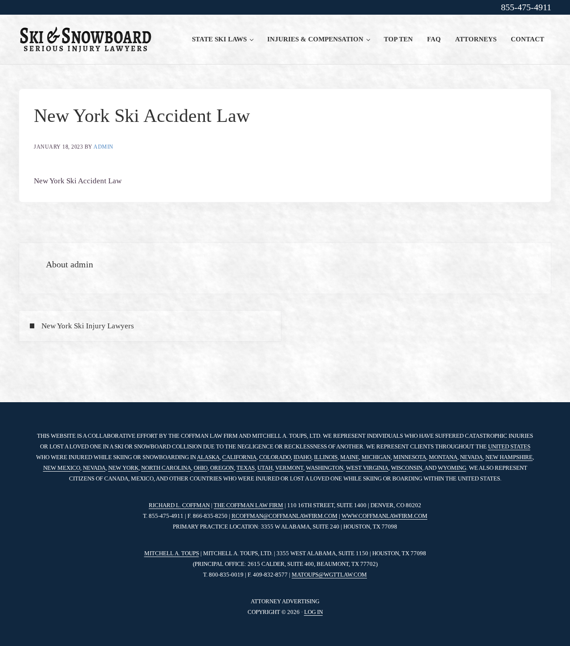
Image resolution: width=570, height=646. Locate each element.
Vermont (289, 467)
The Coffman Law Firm (248, 505)
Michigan (376, 457)
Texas (245, 467)
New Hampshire (509, 457)
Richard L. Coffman (179, 505)
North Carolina (166, 467)
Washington (324, 467)
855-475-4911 (526, 7)
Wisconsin (406, 467)
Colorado (275, 457)
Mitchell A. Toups (171, 553)
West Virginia (367, 467)
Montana (443, 457)
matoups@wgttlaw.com (329, 574)
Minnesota (409, 457)
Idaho (302, 457)
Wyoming (452, 467)
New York (123, 467)
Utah (265, 467)
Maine (349, 457)
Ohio (201, 467)
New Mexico (61, 467)
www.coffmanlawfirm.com (385, 516)
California (239, 457)
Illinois (326, 457)
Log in (313, 612)
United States (509, 446)
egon (226, 467)
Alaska (208, 457)
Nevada (471, 457)
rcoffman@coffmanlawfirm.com (285, 516)
